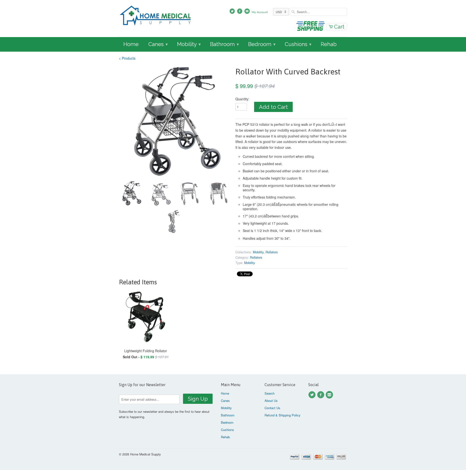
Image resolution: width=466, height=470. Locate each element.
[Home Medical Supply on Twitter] (312, 394)
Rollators (272, 252)
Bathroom (224, 44)
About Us (271, 400)
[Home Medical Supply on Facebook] (321, 394)
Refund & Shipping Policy (282, 415)
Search (270, 393)
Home (131, 44)
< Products (127, 58)
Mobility (189, 44)
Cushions (298, 44)
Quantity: (242, 98)
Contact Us (272, 408)
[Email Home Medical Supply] (330, 394)
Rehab (329, 44)
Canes (158, 44)
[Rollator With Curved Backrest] (175, 121)
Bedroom (261, 44)
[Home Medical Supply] (155, 16)
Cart (339, 27)
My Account (260, 12)
